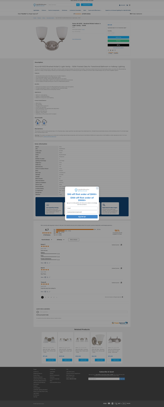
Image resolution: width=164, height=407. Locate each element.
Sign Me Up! (82, 217)
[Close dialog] (97, 188)
